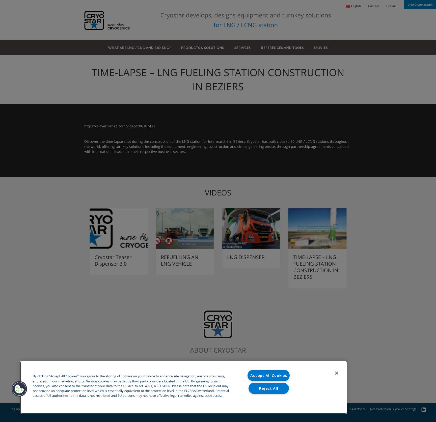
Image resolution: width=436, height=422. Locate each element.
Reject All (268, 388)
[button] (19, 389)
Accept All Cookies (268, 375)
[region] (183, 387)
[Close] (336, 373)
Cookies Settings (268, 401)
